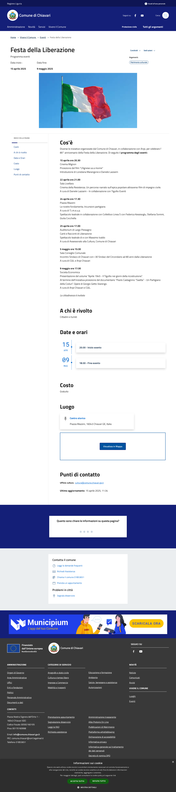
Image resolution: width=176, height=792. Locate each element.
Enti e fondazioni (15, 687)
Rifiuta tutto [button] (99, 781)
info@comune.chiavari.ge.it (26, 734)
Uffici (9, 682)
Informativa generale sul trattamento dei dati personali (106, 748)
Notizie (132, 672)
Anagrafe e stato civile (58, 672)
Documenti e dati (15, 702)
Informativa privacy (98, 741)
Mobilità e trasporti (57, 687)
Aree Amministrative (17, 677)
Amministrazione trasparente (102, 717)
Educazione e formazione (100, 672)
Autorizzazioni (95, 687)
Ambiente (93, 677)
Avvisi (132, 682)
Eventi (43, 37)
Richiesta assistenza (57, 732)
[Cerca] (165, 15)
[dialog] (88, 775)
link (114, 775)
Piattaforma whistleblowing (101, 732)
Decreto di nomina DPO (99, 755)
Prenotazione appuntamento (61, 717)
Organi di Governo (15, 672)
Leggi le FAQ (53, 727)
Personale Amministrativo (19, 697)
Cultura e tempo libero (58, 677)
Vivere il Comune (28, 37)
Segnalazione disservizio (59, 722)
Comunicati (134, 677)
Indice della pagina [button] (22, 138)
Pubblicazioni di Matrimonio (101, 727)
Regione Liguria (14, 3)
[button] (88, 787)
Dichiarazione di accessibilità (102, 737)
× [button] (173, 762)
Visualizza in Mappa (112, 446)
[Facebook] (134, 15)
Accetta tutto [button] (77, 781)
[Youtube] (141, 15)
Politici (10, 692)
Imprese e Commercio (58, 682)
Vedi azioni (148, 50)
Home (13, 37)
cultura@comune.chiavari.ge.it (89, 482)
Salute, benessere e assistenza (103, 682)
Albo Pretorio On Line (99, 722)
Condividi (134, 50)
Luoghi (132, 696)
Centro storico (77, 418)
